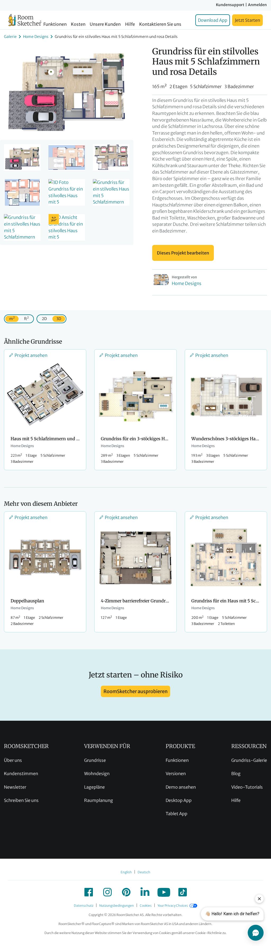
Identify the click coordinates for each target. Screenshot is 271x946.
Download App (212, 20)
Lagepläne (94, 787)
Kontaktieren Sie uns (160, 24)
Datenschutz (83, 906)
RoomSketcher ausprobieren (135, 691)
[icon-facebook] (88, 892)
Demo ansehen (181, 787)
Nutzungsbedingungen (116, 906)
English (126, 872)
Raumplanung (98, 800)
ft (26, 318)
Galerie (10, 36)
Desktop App (179, 800)
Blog (236, 773)
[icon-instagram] (107, 892)
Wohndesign (97, 773)
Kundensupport (230, 4)
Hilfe (130, 24)
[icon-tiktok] (182, 892)
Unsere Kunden (105, 24)
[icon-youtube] (163, 892)
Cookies (146, 906)
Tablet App (176, 813)
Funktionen (55, 24)
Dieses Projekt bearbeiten (183, 253)
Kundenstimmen (21, 773)
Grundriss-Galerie (249, 760)
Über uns (13, 760)
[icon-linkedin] (145, 892)
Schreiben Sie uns (21, 800)
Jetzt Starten (247, 20)
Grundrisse (95, 760)
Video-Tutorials (247, 787)
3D (58, 318)
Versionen (176, 773)
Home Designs (35, 36)
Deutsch (144, 872)
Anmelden (257, 4)
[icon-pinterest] (126, 892)
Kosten (78, 24)
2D (44, 318)
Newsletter (15, 787)
